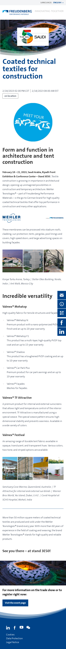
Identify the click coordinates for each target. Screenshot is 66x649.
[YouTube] (21, 628)
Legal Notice (12, 642)
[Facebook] (15, 628)
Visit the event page (15, 602)
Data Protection (14, 638)
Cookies (10, 634)
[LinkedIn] (8, 628)
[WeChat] (28, 628)
